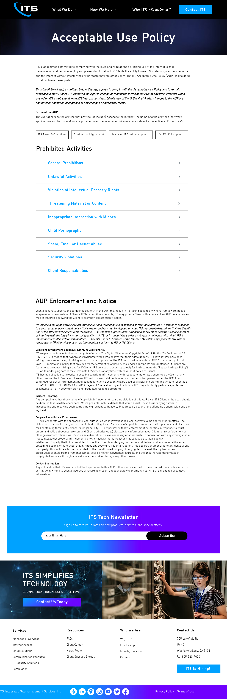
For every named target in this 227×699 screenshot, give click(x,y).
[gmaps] (90, 691)
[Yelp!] (73, 691)
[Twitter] (117, 691)
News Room (74, 651)
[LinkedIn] (82, 691)
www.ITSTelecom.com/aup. (88, 98)
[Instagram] (99, 691)
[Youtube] (108, 691)
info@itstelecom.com (66, 403)
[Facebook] (125, 691)
